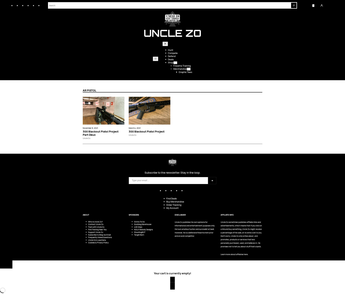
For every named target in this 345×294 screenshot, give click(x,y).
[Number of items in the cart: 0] (313, 5)
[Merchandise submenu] (189, 69)
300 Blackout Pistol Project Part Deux (101, 133)
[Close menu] (165, 44)
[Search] (293, 5)
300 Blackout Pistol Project (147, 131)
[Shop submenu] (175, 62)
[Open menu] (155, 59)
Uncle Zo (172, 33)
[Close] (6, 264)
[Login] (321, 5)
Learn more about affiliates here (234, 254)
